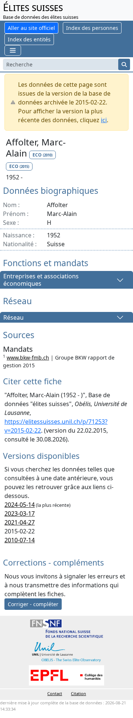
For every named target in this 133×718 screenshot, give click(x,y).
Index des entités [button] (29, 39)
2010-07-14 (19, 540)
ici (104, 120)
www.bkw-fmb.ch (28, 357)
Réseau (13, 317)
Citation (78, 693)
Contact (54, 693)
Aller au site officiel (31, 27)
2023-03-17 (19, 513)
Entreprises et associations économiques (41, 280)
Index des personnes (92, 27)
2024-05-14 (19, 505)
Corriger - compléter (33, 604)
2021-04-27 (19, 522)
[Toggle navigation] (12, 50)
